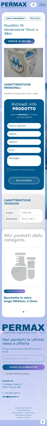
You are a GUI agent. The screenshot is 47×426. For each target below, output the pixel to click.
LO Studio (26, 417)
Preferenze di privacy (23, 415)
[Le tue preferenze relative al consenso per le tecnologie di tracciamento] (42, 421)
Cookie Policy (30, 413)
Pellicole (35, 18)
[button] (21, 311)
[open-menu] (42, 4)
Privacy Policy (28, 170)
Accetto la (23, 170)
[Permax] (14, 5)
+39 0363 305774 (24, 117)
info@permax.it (10, 396)
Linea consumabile (15, 18)
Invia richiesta (24, 180)
